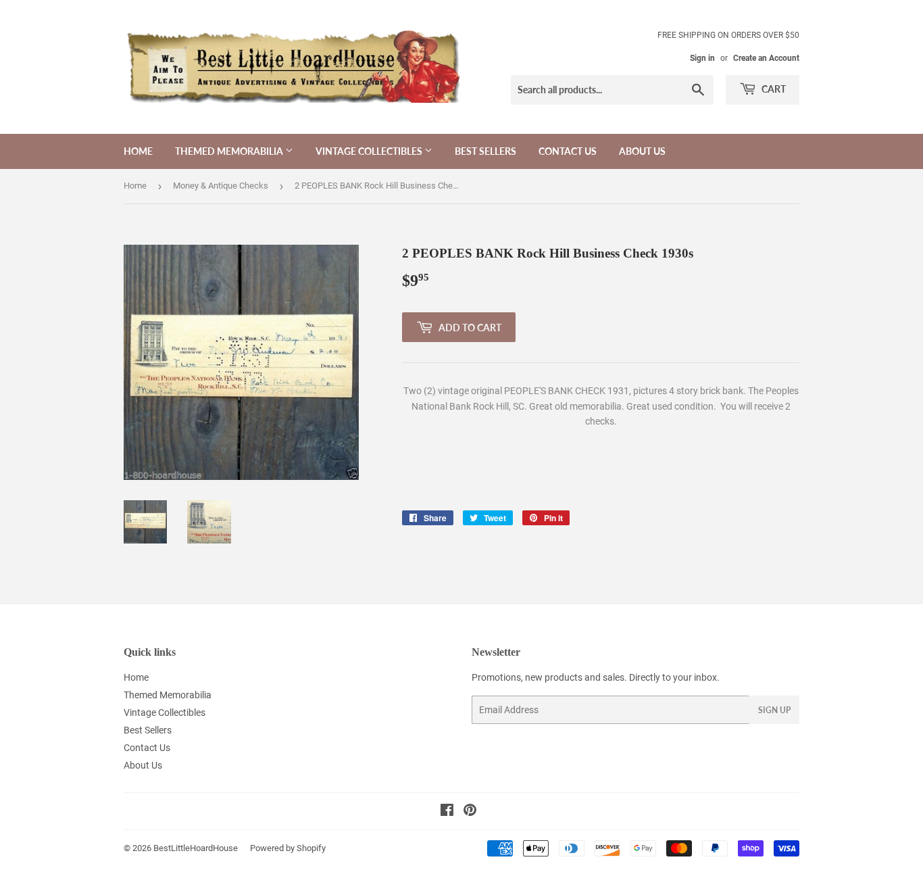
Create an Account (766, 58)
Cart (772, 89)
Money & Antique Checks (220, 185)
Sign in (702, 58)
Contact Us (568, 151)
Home (138, 151)
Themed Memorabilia (230, 151)
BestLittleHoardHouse (195, 848)
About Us (642, 151)
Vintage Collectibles (370, 151)
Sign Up (774, 710)
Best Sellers (485, 151)
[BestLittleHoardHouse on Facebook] (447, 811)
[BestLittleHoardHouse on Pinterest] (470, 811)
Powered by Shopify (288, 848)
